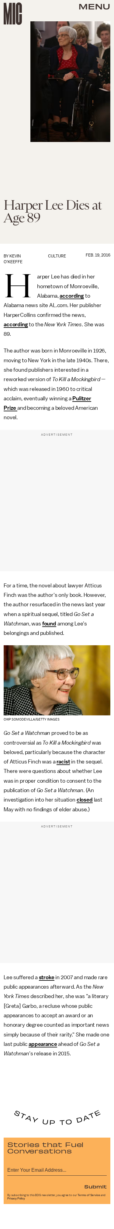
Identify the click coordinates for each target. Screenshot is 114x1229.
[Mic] (13, 13)
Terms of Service (89, 1195)
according (72, 296)
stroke (46, 977)
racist (63, 761)
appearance (43, 1044)
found (49, 623)
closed (85, 799)
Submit (95, 1186)
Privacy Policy (16, 1198)
